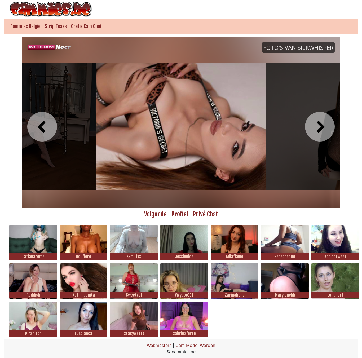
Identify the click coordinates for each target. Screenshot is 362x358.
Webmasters (159, 345)
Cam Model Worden (195, 345)
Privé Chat (205, 214)
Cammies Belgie (25, 26)
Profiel (179, 214)
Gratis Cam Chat (86, 26)
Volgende (155, 214)
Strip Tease (56, 26)
